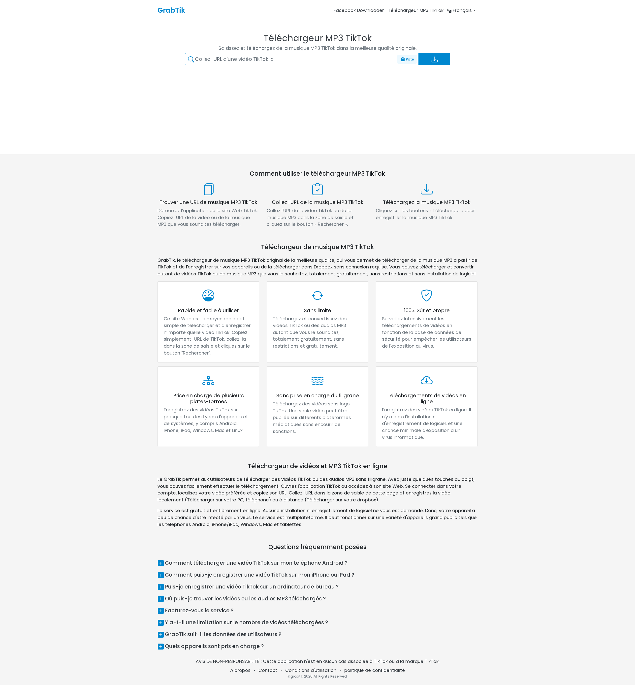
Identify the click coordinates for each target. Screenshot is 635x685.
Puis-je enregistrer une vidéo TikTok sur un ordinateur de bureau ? (251, 586)
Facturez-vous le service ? (198, 610)
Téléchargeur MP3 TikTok (416, 10)
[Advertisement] (310, 105)
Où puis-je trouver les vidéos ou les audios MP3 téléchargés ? (245, 598)
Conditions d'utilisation (310, 670)
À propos (240, 670)
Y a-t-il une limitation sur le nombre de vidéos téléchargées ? (246, 622)
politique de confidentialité (374, 670)
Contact (267, 670)
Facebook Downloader (359, 10)
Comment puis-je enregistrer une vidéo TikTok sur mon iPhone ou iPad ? (259, 574)
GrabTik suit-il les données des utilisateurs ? (222, 634)
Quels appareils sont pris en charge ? (214, 646)
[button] (461, 10)
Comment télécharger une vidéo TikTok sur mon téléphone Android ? (256, 562)
